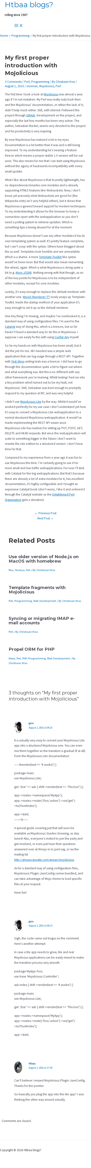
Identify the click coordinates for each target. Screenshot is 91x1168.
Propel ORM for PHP (32, 649)
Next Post (45, 518)
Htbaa (32, 1063)
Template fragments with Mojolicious (37, 589)
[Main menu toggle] (19, 26)
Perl (27, 82)
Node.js (19, 570)
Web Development (44, 601)
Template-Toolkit (50, 257)
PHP (24, 658)
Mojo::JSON (23, 273)
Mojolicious (46, 86)
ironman (32, 86)
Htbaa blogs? (29, 4)
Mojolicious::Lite (30, 402)
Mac (11, 570)
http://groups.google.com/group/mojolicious (44, 860)
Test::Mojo (17, 361)
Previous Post (45, 513)
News (12, 658)
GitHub (30, 115)
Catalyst (10, 327)
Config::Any (62, 337)
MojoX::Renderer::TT (36, 297)
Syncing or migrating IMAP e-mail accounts (42, 620)
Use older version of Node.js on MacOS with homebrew (44, 559)
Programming (40, 82)
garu (31, 723)
